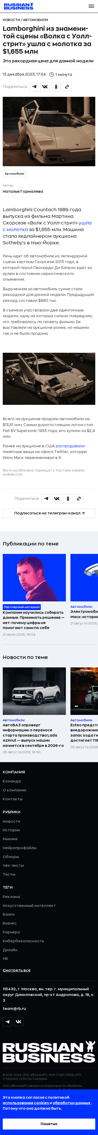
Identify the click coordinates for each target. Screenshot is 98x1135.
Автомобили (35, 19)
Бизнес (10, 923)
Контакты (13, 799)
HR (5, 959)
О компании (14, 790)
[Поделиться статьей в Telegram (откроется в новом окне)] (34, 86)
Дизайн (10, 950)
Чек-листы (13, 865)
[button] (91, 6)
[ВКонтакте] (18, 1021)
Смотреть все (17, 970)
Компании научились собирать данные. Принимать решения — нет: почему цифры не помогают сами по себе (33, 620)
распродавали (70, 446)
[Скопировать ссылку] (67, 86)
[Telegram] (7, 1021)
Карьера (11, 932)
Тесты (9, 874)
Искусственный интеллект (29, 906)
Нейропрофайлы (19, 848)
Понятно (49, 1124)
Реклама (11, 897)
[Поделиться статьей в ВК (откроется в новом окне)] (45, 86)
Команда (12, 781)
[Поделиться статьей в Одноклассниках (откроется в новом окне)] (56, 86)
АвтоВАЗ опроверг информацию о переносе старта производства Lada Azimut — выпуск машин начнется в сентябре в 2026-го (33, 735)
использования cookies (26, 1103)
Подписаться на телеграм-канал (47, 513)
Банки (9, 914)
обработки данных (72, 1103)
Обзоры (11, 857)
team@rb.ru (14, 1009)
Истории (11, 830)
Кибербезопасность (23, 941)
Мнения (10, 839)
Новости (12, 19)
